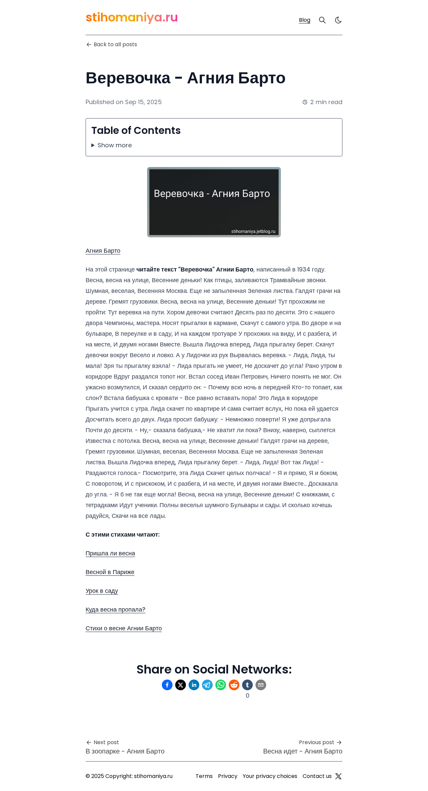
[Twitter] (338, 776)
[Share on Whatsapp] (220, 685)
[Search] (322, 20)
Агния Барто (103, 250)
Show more (115, 145)
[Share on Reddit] (234, 685)
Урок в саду (102, 590)
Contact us (317, 776)
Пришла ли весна (110, 553)
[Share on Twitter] (180, 685)
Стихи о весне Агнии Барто (124, 628)
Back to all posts (115, 44)
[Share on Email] (260, 685)
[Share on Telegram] (207, 685)
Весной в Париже (110, 572)
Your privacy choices (270, 776)
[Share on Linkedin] (194, 685)
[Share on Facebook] (167, 685)
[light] (338, 20)
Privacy (227, 776)
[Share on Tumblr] (247, 685)
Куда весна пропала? (115, 609)
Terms (204, 776)
